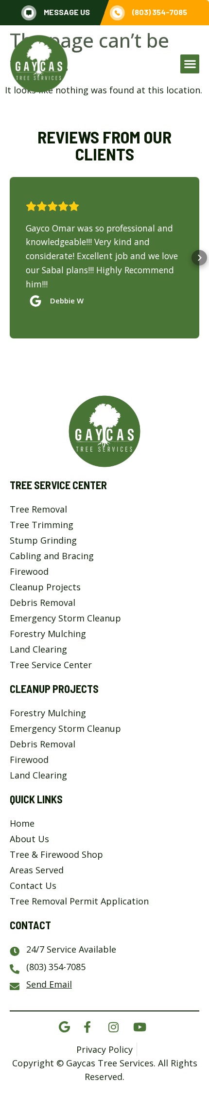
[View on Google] (38, 298)
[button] (189, 63)
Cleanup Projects (54, 688)
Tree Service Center (58, 484)
